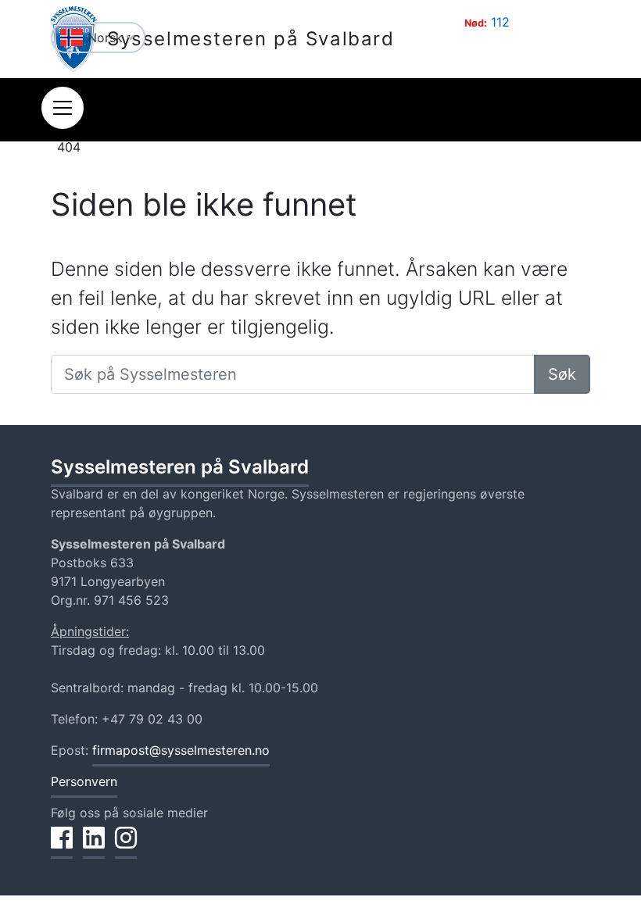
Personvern (84, 781)
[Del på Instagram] (126, 846)
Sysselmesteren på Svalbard (251, 38)
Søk (562, 374)
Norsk (107, 37)
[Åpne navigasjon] (62, 107)
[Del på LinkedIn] (94, 846)
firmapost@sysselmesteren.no (181, 750)
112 (500, 22)
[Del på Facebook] (62, 846)
